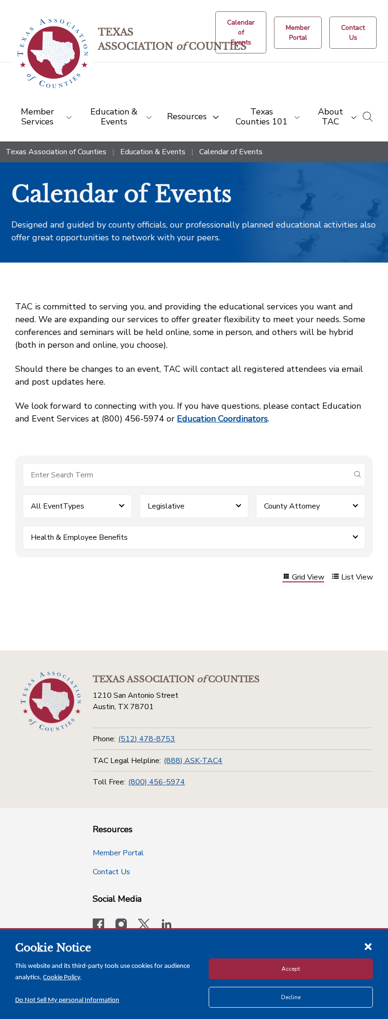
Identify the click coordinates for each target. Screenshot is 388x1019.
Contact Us (111, 872)
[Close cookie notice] (368, 946)
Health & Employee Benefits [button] (79, 537)
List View (357, 577)
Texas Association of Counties (56, 152)
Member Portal (118, 853)
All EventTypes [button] (57, 506)
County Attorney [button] (292, 506)
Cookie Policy (61, 977)
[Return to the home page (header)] (52, 53)
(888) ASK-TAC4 (193, 760)
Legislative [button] (166, 506)
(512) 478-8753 (146, 739)
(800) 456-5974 (156, 782)
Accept (291, 969)
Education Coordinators (222, 418)
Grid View (308, 577)
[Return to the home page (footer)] (51, 701)
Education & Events (152, 152)
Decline (290, 997)
